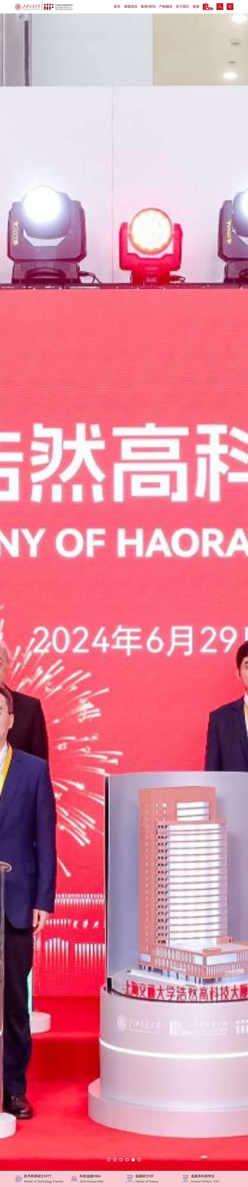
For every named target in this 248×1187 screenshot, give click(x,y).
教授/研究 (148, 7)
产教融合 (165, 7)
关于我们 (182, 7)
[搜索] (219, 6)
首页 (117, 7)
